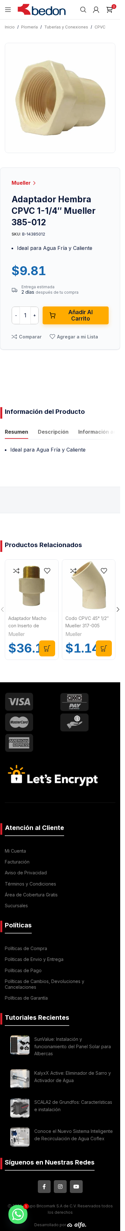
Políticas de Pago (23, 970)
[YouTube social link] (76, 1186)
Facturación (17, 861)
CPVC (100, 27)
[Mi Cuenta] (96, 9)
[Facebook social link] (44, 1186)
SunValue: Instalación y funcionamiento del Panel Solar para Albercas (72, 1046)
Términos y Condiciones (30, 883)
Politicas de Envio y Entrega (34, 959)
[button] (47, 648)
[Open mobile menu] (8, 9)
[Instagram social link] (60, 1186)
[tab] (16, 432)
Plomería (29, 27)
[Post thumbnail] (19, 1047)
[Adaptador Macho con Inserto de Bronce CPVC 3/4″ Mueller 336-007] (31, 586)
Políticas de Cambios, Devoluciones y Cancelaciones (44, 984)
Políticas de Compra (26, 948)
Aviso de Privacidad (26, 872)
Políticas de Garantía (26, 998)
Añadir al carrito (80, 315)
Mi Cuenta (15, 851)
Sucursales (16, 905)
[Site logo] (42, 9)
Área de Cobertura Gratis (31, 894)
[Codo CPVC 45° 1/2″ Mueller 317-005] (88, 586)
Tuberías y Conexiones (66, 27)
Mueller (22, 183)
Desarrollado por (50, 1224)
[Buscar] (83, 9)
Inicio (10, 27)
